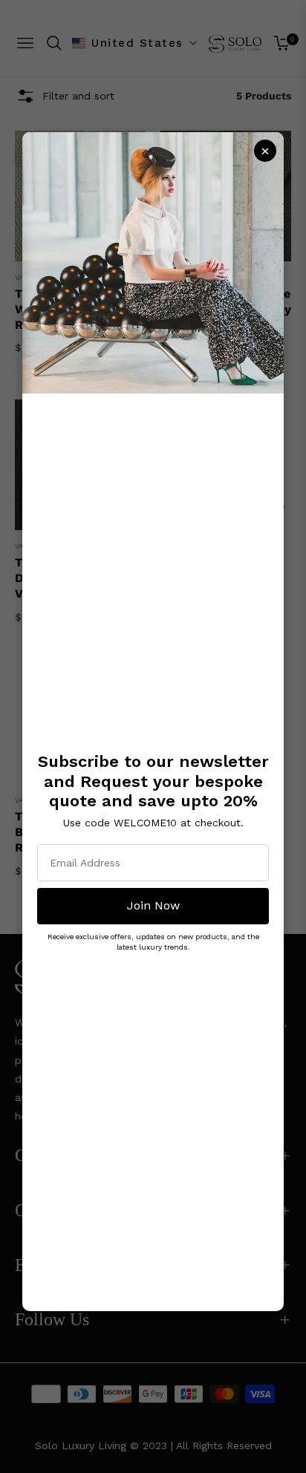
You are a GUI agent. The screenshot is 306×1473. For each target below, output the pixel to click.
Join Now (153, 905)
